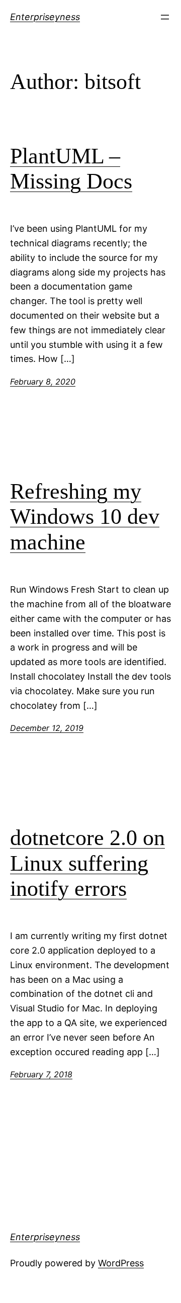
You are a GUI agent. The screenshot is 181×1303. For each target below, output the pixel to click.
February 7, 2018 (41, 1074)
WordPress (121, 1263)
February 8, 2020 (42, 382)
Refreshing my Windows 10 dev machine (84, 516)
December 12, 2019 (46, 728)
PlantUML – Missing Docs (71, 169)
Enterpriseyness (45, 17)
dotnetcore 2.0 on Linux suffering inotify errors (87, 863)
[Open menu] (165, 17)
